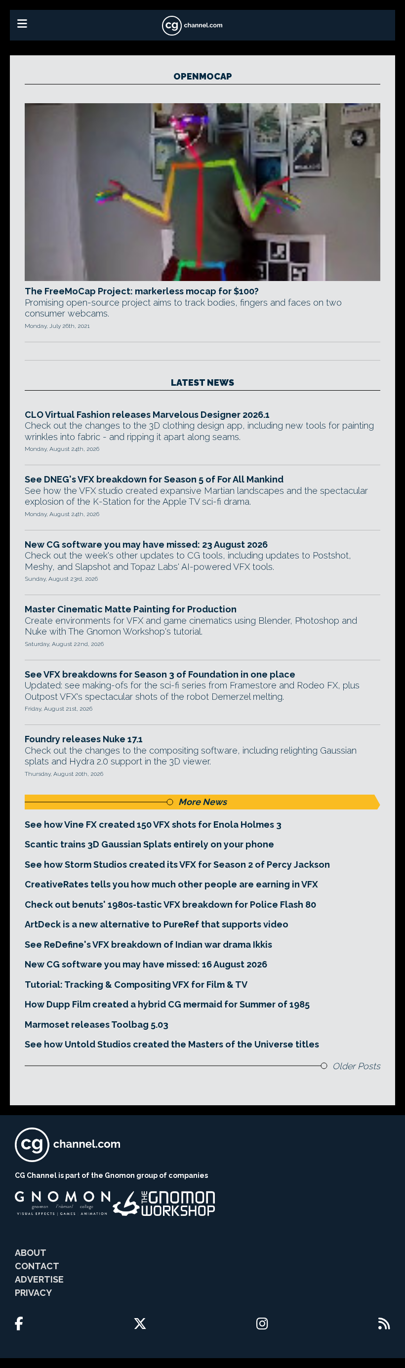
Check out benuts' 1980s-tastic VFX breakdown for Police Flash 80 (170, 904)
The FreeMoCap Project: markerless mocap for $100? (142, 291)
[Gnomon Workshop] (164, 1203)
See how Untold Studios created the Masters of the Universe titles (172, 1044)
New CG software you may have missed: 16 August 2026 (146, 964)
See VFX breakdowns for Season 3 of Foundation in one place (160, 674)
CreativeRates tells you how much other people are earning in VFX (171, 884)
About (30, 1252)
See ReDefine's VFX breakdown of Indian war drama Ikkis (148, 944)
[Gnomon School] (62, 1203)
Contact (37, 1266)
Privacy (33, 1293)
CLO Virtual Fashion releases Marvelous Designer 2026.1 (147, 414)
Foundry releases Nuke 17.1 (84, 739)
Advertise (39, 1279)
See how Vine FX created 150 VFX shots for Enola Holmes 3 (153, 824)
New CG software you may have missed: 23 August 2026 (146, 544)
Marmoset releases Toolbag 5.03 (96, 1024)
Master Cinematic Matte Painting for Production (131, 609)
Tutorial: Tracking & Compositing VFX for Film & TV (136, 984)
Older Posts (356, 1066)
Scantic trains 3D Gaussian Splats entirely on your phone (149, 844)
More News (202, 802)
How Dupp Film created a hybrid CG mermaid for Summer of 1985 (167, 1004)
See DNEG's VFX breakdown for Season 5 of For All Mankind (154, 479)
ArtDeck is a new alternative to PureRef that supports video (156, 924)
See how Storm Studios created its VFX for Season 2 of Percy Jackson (177, 864)
